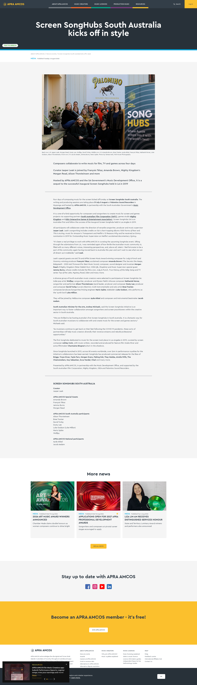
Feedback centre (150, 656)
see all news (98, 546)
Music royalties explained (110, 656)
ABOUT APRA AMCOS (38, 54)
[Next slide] (54, 679)
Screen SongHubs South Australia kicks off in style (74, 54)
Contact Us (148, 661)
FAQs (146, 654)
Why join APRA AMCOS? (109, 654)
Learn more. (75, 678)
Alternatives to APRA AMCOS (89, 664)
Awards (82, 656)
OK (161, 676)
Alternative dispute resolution (89, 666)
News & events (51, 54)
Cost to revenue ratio (87, 661)
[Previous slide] (44, 679)
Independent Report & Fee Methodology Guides (132, 662)
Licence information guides (132, 659)
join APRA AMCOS (98, 630)
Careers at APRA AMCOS (88, 659)
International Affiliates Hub (153, 659)
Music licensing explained (131, 654)
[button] (48, 679)
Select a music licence (130, 656)
